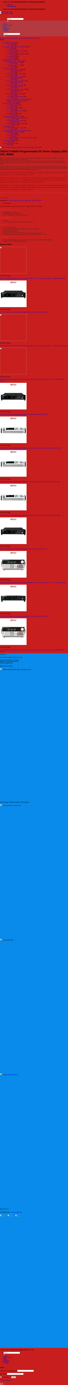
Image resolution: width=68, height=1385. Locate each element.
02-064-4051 (17, 805)
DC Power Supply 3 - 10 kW (15, 85)
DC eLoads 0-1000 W (13, 108)
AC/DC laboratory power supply (16, 118)
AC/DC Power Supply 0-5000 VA (16, 54)
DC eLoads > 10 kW (13, 105)
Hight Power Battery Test (14, 132)
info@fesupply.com (13, 1074)
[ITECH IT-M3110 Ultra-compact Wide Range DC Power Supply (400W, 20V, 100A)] (13, 409)
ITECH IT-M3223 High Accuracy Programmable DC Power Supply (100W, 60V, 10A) (24, 616)
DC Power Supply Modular (14, 93)
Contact (6, 31)
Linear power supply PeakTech (12, 116)
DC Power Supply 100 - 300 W (16, 81)
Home (5, 24)
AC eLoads (10, 48)
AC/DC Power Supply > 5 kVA (16, 51)
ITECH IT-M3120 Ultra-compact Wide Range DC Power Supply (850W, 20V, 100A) (24, 312)
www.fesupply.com (16, 1212)
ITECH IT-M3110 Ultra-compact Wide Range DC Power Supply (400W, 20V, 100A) (24, 414)
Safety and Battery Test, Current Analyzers (16, 130)
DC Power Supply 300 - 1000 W (25, 38)
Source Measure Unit (10, 143)
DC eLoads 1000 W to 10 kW (15, 110)
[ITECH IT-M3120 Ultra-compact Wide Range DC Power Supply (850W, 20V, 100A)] (13, 306)
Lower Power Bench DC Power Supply (18, 99)
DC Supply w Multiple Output (15, 96)
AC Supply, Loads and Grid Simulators (15, 46)
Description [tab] (7, 203)
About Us (6, 28)
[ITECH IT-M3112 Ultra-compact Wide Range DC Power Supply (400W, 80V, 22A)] (13, 543)
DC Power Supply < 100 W (15, 73)
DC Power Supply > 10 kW (15, 69)
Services (6, 29)
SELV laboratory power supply (16, 123)
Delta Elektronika (15, 71)
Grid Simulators (11, 56)
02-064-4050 (9, 805)
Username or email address (8, 1370)
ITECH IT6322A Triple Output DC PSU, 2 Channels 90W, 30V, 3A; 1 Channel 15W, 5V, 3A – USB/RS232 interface (32, 278)
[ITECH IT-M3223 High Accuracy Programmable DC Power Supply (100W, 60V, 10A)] (13, 611)
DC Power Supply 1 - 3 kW (15, 76)
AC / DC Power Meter (10, 42)
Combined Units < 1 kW (14, 65)
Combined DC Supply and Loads (13, 61)
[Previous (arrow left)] (0, 1384)
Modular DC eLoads (13, 113)
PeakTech (13, 119)
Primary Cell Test (12, 135)
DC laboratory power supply (15, 120)
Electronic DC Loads (9, 103)
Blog (5, 26)
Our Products (8, 25)
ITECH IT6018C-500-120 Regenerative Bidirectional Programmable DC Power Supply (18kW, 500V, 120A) (30, 448)
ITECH (37, 38)
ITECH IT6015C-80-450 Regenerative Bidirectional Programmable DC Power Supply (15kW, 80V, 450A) (30, 481)
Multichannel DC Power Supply (16, 100)
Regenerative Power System (15, 127)
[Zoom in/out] (2, 1383)
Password (3, 1374)
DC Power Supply (10, 38)
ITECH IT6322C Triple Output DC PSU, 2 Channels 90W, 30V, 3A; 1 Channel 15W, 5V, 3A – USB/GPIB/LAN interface (34, 345)
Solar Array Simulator (13, 102)
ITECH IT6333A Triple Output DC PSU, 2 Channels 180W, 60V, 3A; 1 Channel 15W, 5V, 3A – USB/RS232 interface (33, 582)
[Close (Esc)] (0, 1383)
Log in (13, 1377)
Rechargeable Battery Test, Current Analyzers (20, 137)
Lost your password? (6, 1380)
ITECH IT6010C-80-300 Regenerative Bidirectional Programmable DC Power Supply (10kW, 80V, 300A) (30, 515)
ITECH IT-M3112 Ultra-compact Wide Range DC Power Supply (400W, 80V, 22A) (23, 549)
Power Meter (11, 44)
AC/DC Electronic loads (10, 59)
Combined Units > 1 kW (14, 62)
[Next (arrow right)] (2, 1384)
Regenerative (7, 126)
